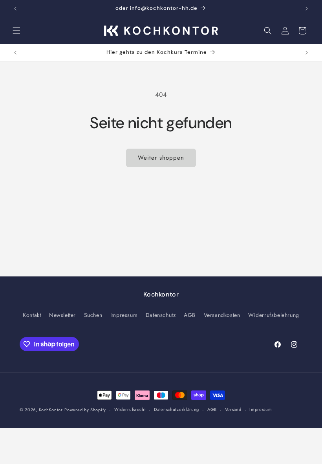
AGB (190, 315)
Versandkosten (222, 315)
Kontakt (32, 315)
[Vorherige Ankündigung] (15, 8)
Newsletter (62, 315)
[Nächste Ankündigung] (306, 8)
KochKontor (51, 410)
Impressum (123, 315)
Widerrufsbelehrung (273, 315)
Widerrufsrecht (130, 409)
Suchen (93, 315)
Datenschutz (161, 315)
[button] (16, 30)
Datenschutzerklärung (176, 409)
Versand (233, 409)
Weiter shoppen (161, 157)
